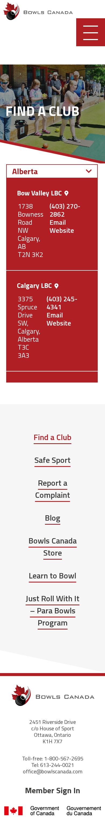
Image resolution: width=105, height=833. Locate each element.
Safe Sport (52, 460)
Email (58, 222)
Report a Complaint (52, 489)
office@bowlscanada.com (52, 771)
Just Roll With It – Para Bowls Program (52, 610)
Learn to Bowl (52, 575)
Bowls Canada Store (53, 546)
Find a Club (52, 437)
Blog (52, 518)
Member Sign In (52, 790)
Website (62, 230)
